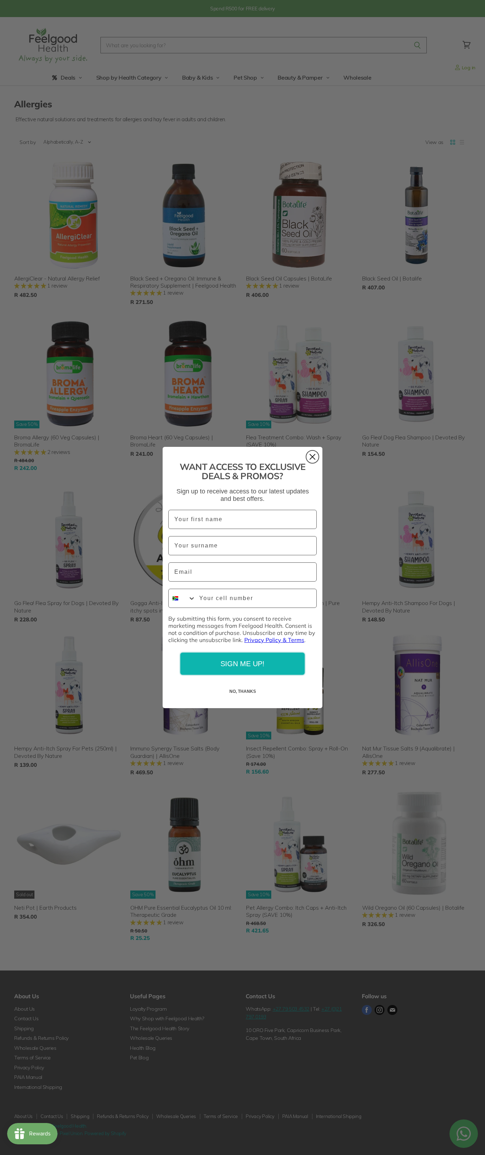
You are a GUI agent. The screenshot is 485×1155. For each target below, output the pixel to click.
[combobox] (182, 598)
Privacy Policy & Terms (274, 639)
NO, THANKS (242, 691)
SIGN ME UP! (242, 664)
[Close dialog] (312, 456)
